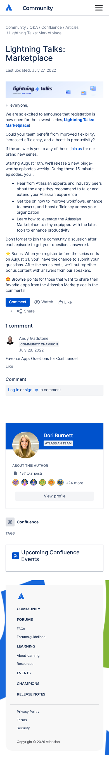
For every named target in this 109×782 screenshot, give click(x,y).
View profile (54, 496)
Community (38, 8)
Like (9, 366)
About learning (28, 655)
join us (76, 148)
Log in (13, 389)
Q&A (34, 27)
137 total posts (31, 473)
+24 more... (76, 482)
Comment (17, 301)
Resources (25, 663)
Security (23, 728)
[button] (54, 89)
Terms (22, 720)
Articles (72, 27)
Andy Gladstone (33, 338)
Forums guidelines (31, 637)
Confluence (51, 27)
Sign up (31, 389)
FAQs (21, 629)
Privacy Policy (28, 711)
